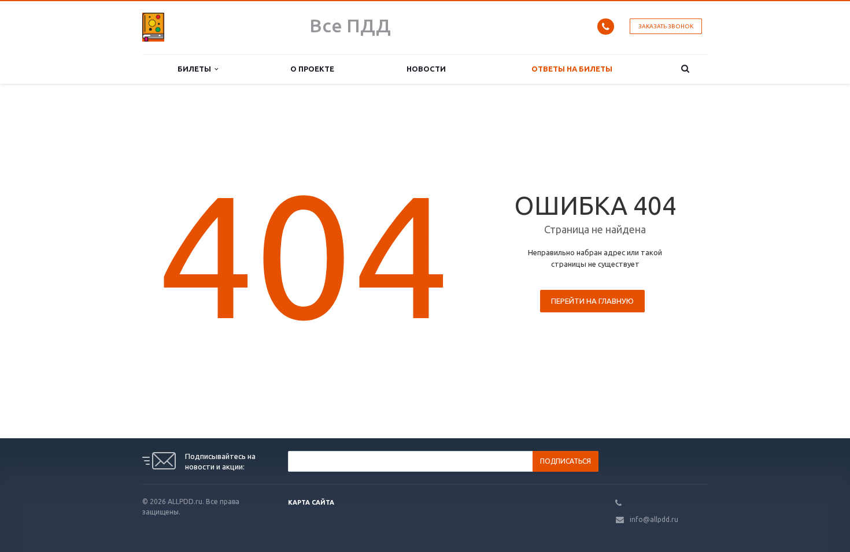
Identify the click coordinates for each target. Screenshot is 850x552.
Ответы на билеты (571, 69)
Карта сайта (311, 502)
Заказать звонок (665, 26)
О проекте (312, 69)
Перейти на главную (592, 301)
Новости (426, 69)
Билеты (196, 69)
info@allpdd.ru (654, 519)
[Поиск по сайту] (685, 69)
